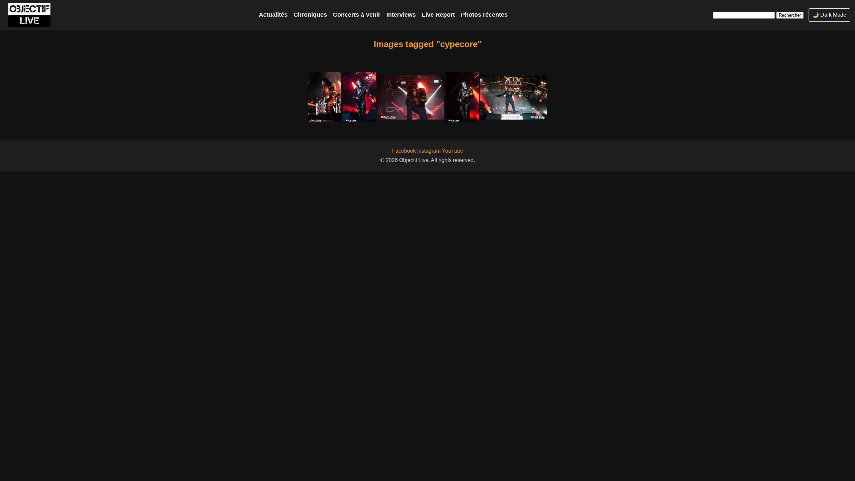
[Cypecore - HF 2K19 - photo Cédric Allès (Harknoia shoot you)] (324, 97)
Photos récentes (484, 14)
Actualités (273, 14)
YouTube (452, 151)
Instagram (429, 151)
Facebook (404, 151)
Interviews (401, 14)
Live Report (438, 14)
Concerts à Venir (356, 14)
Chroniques (310, 14)
